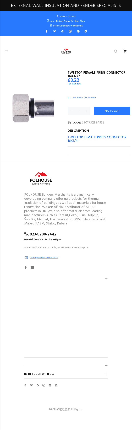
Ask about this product (84, 98)
